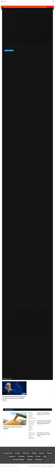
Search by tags (50, 466)
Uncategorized (7, 453)
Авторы (17, 453)
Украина (29, 459)
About (29, 466)
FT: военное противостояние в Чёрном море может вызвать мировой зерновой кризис (44, 422)
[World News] (4, 1)
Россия (38, 456)
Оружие (49, 453)
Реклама (30, 456)
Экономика (11, 50)
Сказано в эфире (18, 459)
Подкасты (12, 456)
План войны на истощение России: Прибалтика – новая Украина (43, 434)
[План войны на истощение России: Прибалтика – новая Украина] (32, 435)
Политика (21, 456)
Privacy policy (43, 466)
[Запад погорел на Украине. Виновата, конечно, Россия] (32, 415)
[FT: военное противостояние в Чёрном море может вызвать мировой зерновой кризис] (32, 425)
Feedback (34, 466)
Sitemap (38, 466)
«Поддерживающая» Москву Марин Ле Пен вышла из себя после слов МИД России (14, 398)
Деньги (41, 453)
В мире (6, 50)
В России (26, 453)
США (44, 456)
